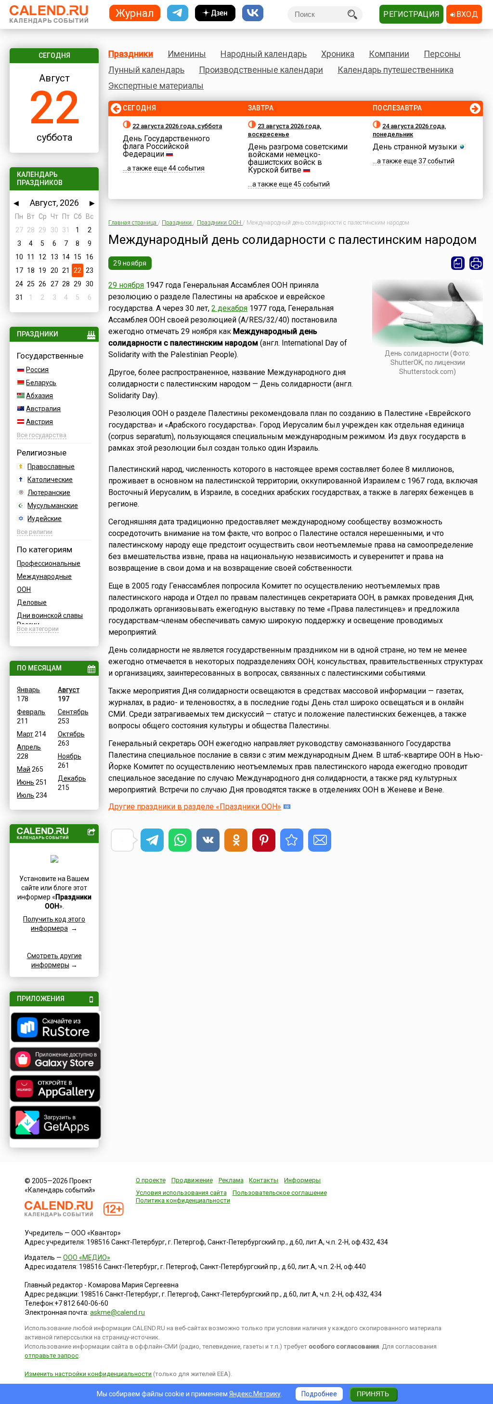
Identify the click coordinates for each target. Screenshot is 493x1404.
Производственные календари (261, 70)
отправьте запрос (51, 1355)
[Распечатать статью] (476, 263)
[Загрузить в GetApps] (54, 1124)
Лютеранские (48, 492)
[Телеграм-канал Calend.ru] (177, 13)
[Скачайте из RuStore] (54, 1028)
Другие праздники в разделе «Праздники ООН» (194, 806)
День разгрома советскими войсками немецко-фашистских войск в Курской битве (298, 158)
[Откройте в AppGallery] (54, 1090)
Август (68, 690)
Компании (389, 54)
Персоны (442, 54)
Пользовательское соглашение (280, 1192)
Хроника (337, 54)
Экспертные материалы (156, 85)
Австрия (39, 422)
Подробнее (319, 1394)
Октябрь (71, 734)
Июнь (25, 782)
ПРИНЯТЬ (373, 1394)
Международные (44, 576)
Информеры (302, 1180)
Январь (28, 690)
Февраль (31, 712)
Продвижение (192, 1180)
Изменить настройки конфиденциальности (88, 1373)
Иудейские (44, 518)
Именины (187, 54)
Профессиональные (48, 563)
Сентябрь (73, 712)
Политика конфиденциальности (183, 1200)
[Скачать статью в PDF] (458, 263)
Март (25, 734)
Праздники (130, 54)
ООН (24, 589)
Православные (51, 466)
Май (23, 769)
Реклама (231, 1180)
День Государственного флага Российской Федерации (166, 146)
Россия (37, 370)
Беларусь (41, 383)
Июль (25, 795)
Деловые (32, 602)
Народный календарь (264, 54)
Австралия (43, 409)
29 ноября (130, 263)
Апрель (29, 747)
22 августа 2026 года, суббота (177, 126)
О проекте (151, 1180)
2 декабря (229, 308)
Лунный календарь (146, 70)
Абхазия (39, 396)
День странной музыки (415, 146)
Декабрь (72, 778)
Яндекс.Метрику (255, 1394)
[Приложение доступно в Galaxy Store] (54, 1060)
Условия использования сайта (181, 1192)
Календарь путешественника (395, 70)
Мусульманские (52, 505)
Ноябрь (69, 756)
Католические (50, 479)
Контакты (263, 1180)
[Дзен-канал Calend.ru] (215, 13)
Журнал (135, 13)
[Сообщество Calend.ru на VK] (252, 13)
